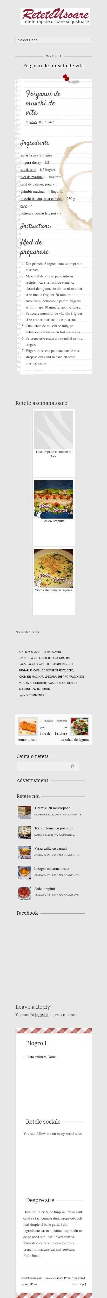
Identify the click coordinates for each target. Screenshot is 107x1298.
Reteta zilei (32, 658)
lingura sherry (31, 162)
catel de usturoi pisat (49, 670)
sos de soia (28, 169)
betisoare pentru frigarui (38, 213)
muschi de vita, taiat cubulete (42, 198)
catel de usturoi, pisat (36, 184)
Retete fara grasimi (56, 658)
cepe (24, 205)
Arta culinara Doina (41, 1056)
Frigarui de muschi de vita (53, 65)
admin (33, 122)
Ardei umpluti (44, 888)
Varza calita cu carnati (50, 848)
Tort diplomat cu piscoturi (53, 828)
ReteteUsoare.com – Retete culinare (55, 16)
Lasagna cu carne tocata (51, 868)
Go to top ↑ (79, 1284)
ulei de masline (32, 176)
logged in (42, 1014)
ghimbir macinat (33, 191)
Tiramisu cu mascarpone (52, 807)
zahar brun (28, 155)
